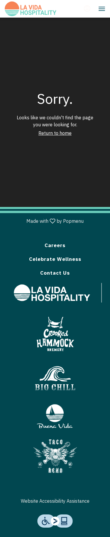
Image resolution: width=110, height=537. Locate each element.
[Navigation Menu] (101, 9)
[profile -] (87, 8)
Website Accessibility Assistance (55, 501)
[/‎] (57, 292)
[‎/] (55, 333)
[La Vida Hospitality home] (31, 8)
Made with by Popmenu (44, 221)
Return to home (55, 133)
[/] (55, 415)
